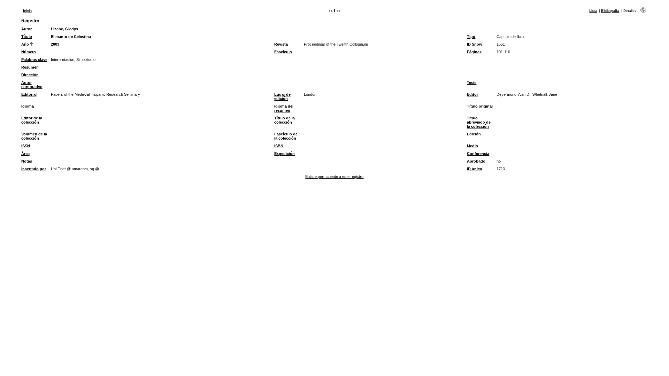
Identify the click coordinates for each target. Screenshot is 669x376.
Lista (593, 11)
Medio (472, 146)
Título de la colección (284, 120)
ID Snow (474, 44)
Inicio (27, 11)
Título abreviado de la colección (479, 122)
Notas (26, 161)
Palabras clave (34, 59)
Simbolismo (85, 59)
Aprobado (476, 161)
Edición (474, 134)
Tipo (471, 36)
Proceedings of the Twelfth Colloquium (336, 44)
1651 (501, 44)
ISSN (25, 146)
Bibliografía (610, 11)
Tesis (471, 82)
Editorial (29, 94)
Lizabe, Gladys (64, 29)
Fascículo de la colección (286, 136)
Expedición (284, 153)
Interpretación (62, 59)
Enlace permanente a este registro (334, 176)
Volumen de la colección (34, 136)
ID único (474, 169)
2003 (55, 44)
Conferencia (478, 153)
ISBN (278, 146)
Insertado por (33, 169)
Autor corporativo (32, 84)
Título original (480, 106)
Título (26, 36)
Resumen (30, 67)
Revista (281, 44)
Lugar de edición (282, 96)
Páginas (474, 52)
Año (25, 44)
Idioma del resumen (283, 108)
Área (25, 153)
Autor (26, 29)
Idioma (27, 106)
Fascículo (283, 52)
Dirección (30, 75)
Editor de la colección (31, 120)
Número (28, 52)
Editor (472, 94)
